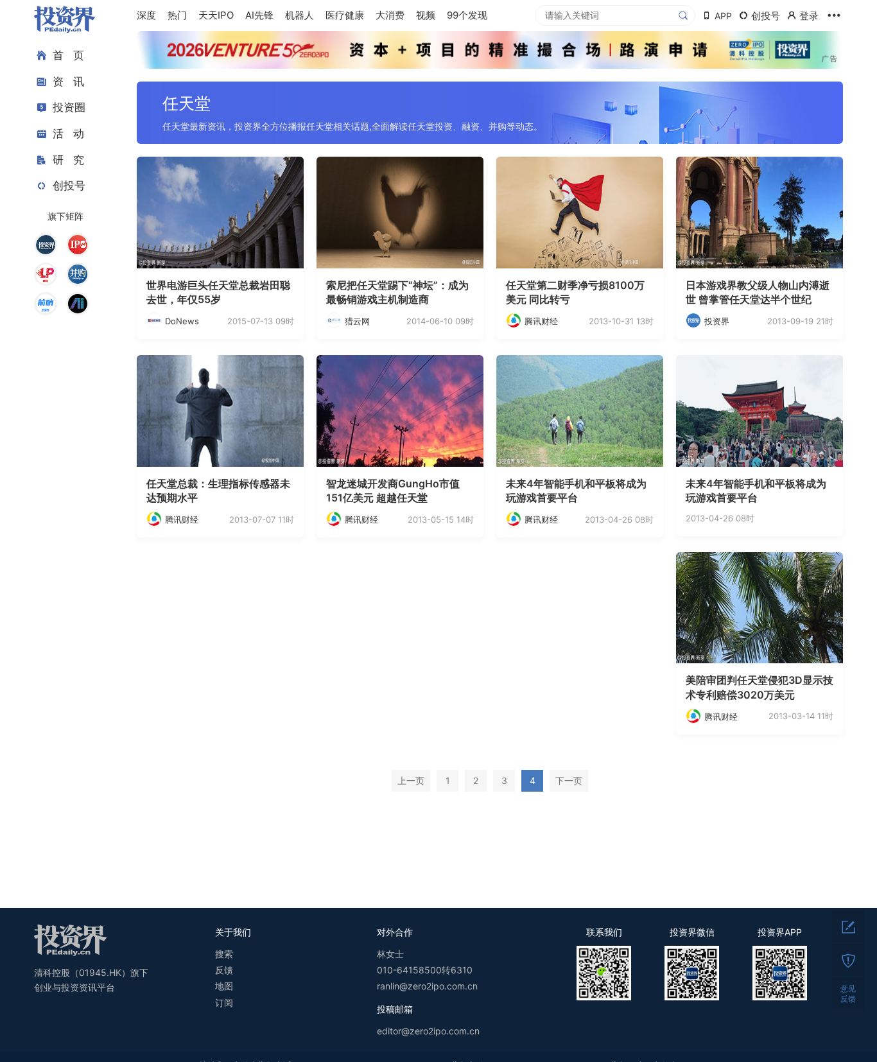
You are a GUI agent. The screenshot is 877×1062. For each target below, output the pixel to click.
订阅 (224, 1002)
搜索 (224, 953)
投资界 (716, 321)
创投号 (69, 185)
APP (723, 15)
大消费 (390, 15)
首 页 (68, 55)
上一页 (410, 780)
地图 (224, 985)
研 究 (68, 159)
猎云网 (357, 321)
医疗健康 (345, 15)
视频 (425, 15)
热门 (177, 15)
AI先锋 (259, 15)
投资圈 (69, 107)
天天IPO (216, 15)
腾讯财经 (541, 321)
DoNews (182, 321)
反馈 (224, 969)
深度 (146, 15)
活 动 (68, 133)
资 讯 (68, 81)
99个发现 (467, 15)
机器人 (299, 15)
